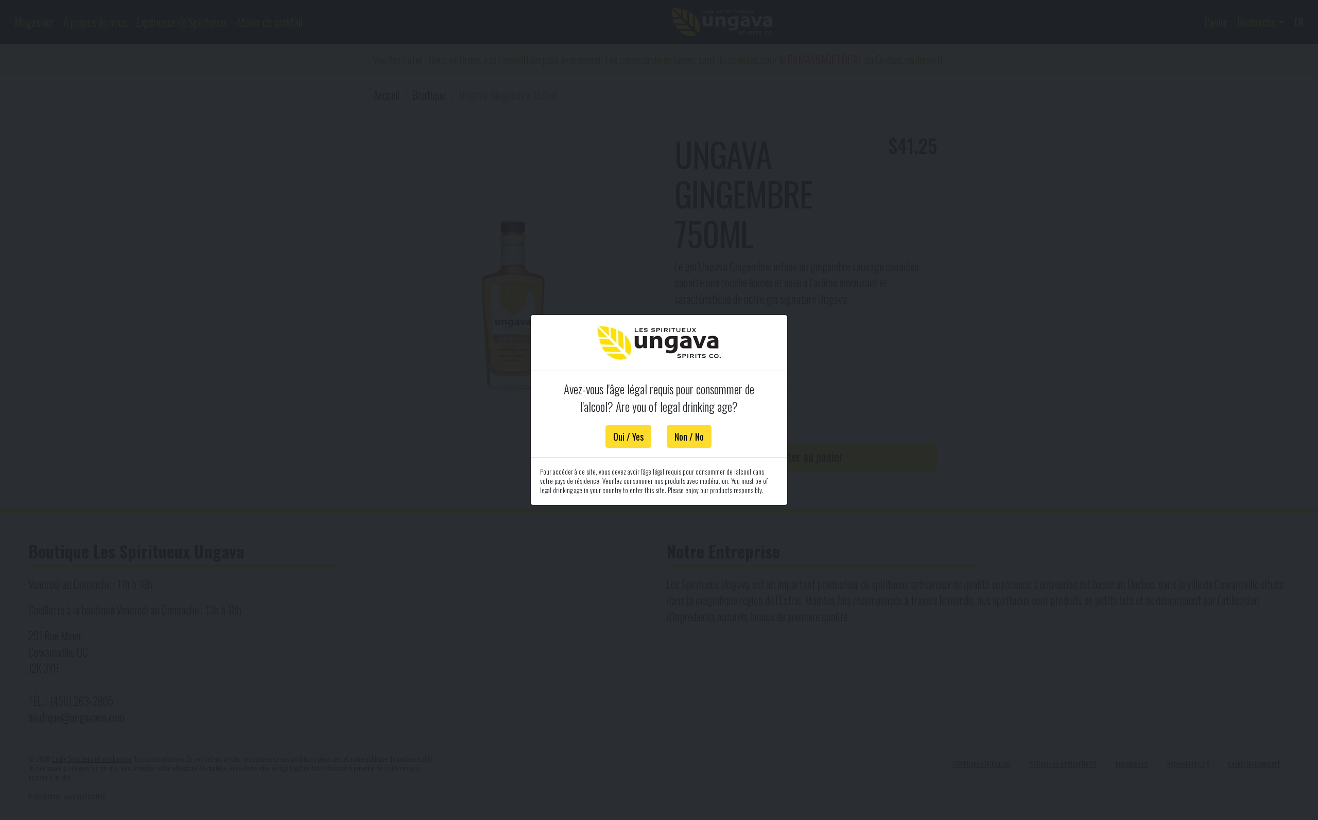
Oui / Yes (628, 436)
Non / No (689, 436)
